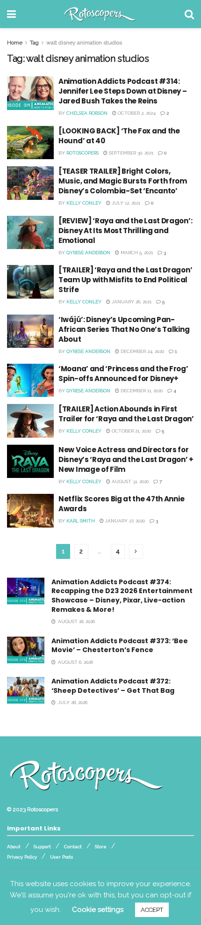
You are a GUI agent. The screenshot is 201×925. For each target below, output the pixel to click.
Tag (34, 42)
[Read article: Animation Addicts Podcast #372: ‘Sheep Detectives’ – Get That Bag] (25, 690)
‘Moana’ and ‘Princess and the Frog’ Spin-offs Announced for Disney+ (123, 373)
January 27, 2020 (124, 520)
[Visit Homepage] (100, 14)
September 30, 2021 (130, 152)
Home (14, 42)
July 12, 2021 (125, 203)
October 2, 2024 (136, 113)
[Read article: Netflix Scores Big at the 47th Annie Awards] (30, 511)
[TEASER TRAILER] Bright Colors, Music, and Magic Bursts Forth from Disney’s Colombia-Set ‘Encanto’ (122, 181)
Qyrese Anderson (88, 252)
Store (101, 846)
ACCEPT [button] (152, 909)
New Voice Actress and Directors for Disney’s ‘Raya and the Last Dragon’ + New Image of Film (126, 459)
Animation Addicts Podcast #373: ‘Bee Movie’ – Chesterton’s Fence (119, 645)
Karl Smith (80, 520)
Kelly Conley (83, 203)
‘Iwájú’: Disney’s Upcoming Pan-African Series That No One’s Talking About (123, 329)
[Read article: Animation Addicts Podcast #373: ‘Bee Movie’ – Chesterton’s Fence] (25, 650)
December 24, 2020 (141, 351)
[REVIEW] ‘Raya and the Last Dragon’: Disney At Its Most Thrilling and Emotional (125, 230)
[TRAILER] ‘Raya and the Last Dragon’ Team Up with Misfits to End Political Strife (125, 279)
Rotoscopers (82, 152)
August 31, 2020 (129, 481)
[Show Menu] (11, 14)
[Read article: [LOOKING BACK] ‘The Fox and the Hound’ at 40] (30, 143)
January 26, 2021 (130, 301)
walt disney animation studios (84, 42)
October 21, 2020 (130, 430)
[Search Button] (189, 14)
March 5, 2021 (136, 252)
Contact (73, 846)
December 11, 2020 (141, 390)
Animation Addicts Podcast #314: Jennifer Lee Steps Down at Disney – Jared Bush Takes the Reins (122, 91)
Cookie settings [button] (97, 909)
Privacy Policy (22, 856)
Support (42, 846)
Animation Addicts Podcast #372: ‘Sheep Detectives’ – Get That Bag (112, 685)
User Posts (61, 856)
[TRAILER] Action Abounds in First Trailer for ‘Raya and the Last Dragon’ (126, 414)
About (14, 846)
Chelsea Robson (87, 113)
